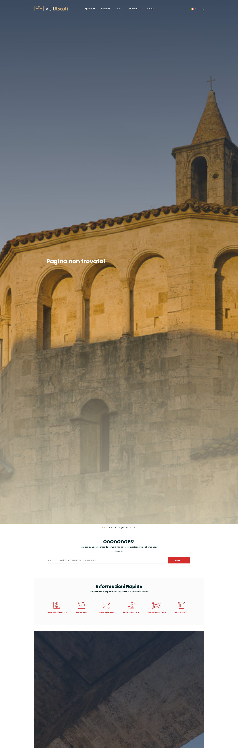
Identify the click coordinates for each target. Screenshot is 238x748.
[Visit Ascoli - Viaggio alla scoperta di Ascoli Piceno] (51, 8)
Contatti (150, 9)
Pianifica (133, 9)
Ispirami (88, 9)
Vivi (118, 9)
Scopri (104, 9)
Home (104, 527)
